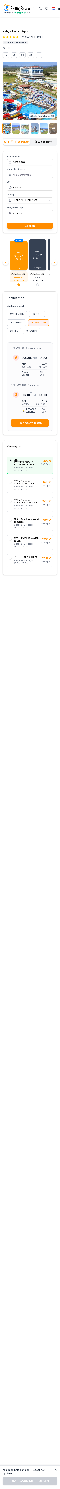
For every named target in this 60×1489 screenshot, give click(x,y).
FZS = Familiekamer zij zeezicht (27, 520)
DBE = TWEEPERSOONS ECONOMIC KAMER (24, 462)
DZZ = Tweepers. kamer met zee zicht (25, 501)
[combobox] (30, 188)
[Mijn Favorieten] (47, 8)
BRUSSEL (37, 314)
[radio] (10, 460)
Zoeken (30, 225)
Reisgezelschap (15, 207)
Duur (9, 182)
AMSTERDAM (17, 314)
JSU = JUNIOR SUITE (26, 557)
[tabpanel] (30, 368)
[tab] (16, 142)
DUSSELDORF (38, 322)
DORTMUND (16, 322)
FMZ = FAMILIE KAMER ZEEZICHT (26, 539)
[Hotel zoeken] (40, 8)
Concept (11, 194)
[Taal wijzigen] (54, 8)
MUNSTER (31, 331)
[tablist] (30, 142)
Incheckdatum (14, 156)
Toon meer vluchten (30, 422)
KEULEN (14, 331)
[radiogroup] (30, 512)
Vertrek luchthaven (16, 169)
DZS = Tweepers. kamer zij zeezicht (24, 482)
